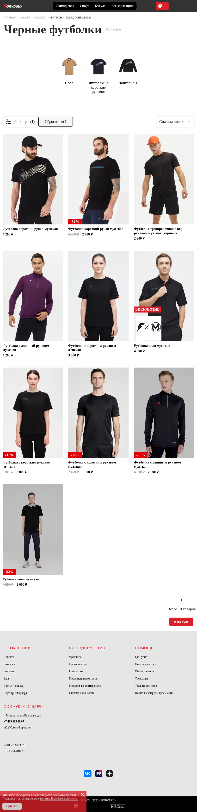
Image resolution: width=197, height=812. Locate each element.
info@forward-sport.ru (17, 727)
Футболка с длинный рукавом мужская (26, 348)
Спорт (84, 6)
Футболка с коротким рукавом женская (92, 348)
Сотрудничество (87, 648)
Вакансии (9, 664)
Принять (12, 806)
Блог (6, 678)
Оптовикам (76, 671)
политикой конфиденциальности (59, 798)
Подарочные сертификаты (85, 685)
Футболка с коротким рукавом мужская (92, 465)
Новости (9, 657)
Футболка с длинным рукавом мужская (157, 465)
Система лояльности (81, 693)
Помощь (144, 648)
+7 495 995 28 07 (14, 721)
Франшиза (75, 657)
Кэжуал (100, 6)
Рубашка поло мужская (152, 346)
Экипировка (65, 6)
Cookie (35, 795)
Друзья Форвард (14, 685)
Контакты (9, 671)
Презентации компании (83, 678)
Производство (77, 664)
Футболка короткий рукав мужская (30, 229)
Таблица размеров (146, 685)
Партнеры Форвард (15, 693)
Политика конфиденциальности (153, 693)
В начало (181, 622)
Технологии (142, 678)
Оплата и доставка (146, 664)
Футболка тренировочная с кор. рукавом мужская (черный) (159, 231)
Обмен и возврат (145, 671)
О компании (17, 648)
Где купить (141, 657)
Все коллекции (122, 6)
